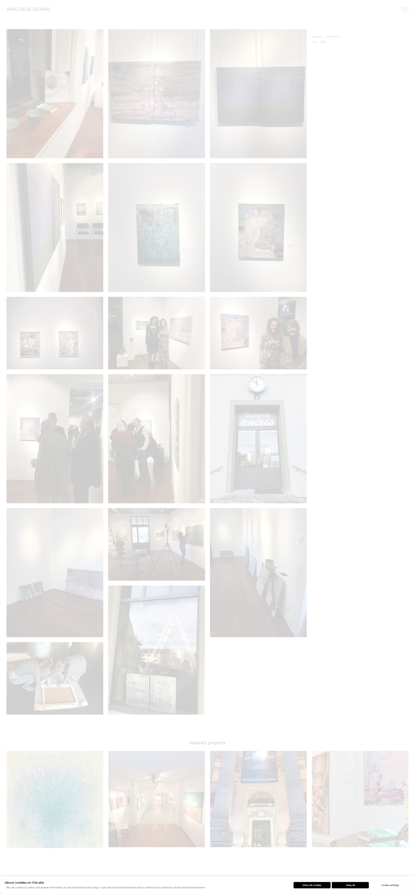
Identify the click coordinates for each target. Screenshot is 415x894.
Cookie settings (390, 885)
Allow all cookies (312, 885)
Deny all (350, 885)
